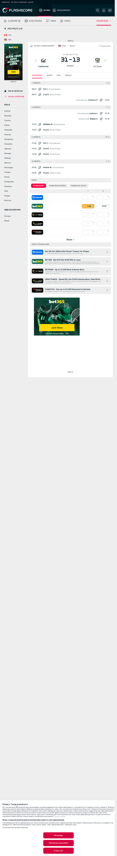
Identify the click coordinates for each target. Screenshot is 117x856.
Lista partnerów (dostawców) (15, 827)
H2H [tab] (58, 75)
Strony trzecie (60, 816)
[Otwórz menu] (109, 10)
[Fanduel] (37, 197)
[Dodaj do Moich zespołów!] (35, 60)
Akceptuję (58, 835)
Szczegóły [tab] (37, 75)
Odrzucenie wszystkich (58, 843)
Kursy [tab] (49, 75)
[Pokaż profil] (43, 60)
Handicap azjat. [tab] (79, 186)
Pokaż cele (58, 851)
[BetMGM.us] (37, 214)
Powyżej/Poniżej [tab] (57, 186)
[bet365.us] (37, 206)
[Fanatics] (37, 232)
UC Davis (97, 66)
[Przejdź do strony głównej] (19, 10)
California (43, 66)
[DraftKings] (37, 223)
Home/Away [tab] (38, 186)
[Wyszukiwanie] (97, 10)
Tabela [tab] (68, 75)
